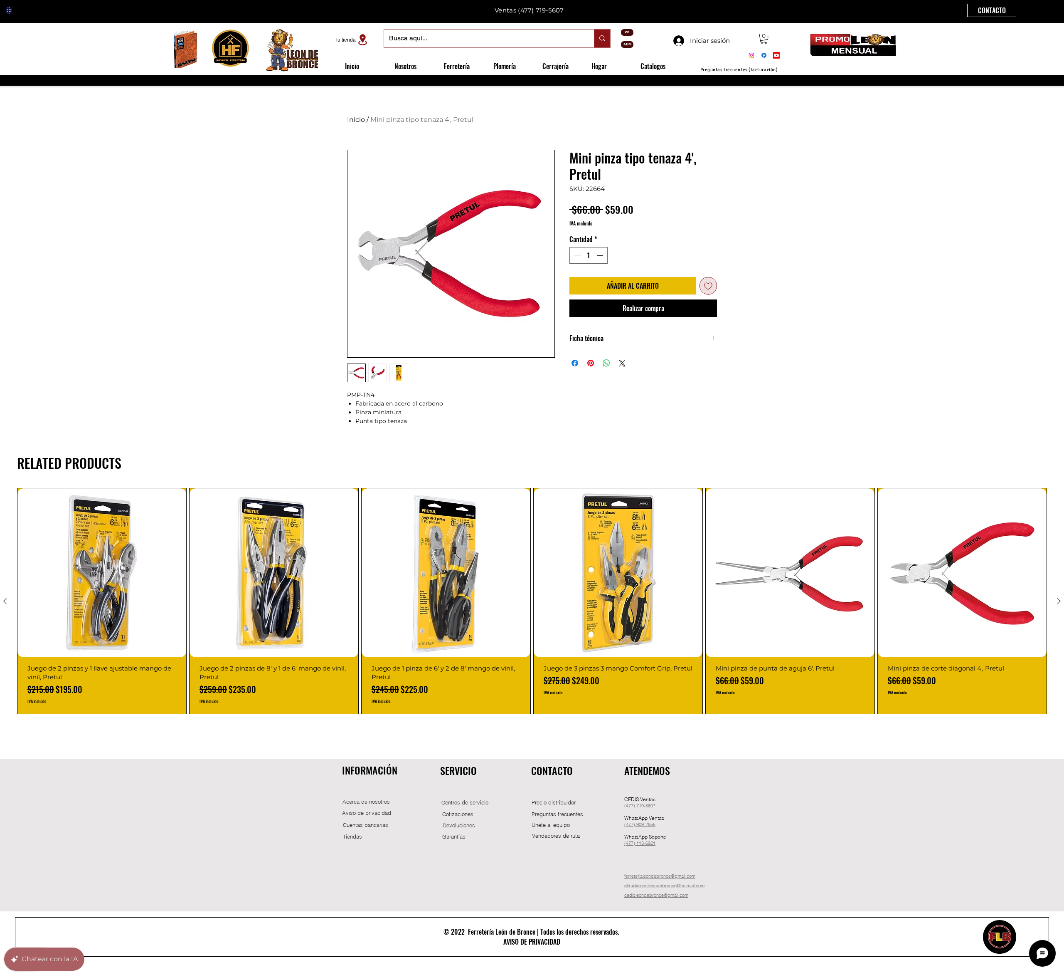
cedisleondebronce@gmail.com (656, 895)
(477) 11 (632, 843)
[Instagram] (751, 55)
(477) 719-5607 (541, 10)
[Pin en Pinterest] (591, 363)
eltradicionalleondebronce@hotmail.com (664, 885)
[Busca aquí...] (602, 38)
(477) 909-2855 (639, 824)
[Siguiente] (1059, 601)
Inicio (356, 120)
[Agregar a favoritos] (708, 285)
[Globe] (9, 10)
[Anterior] (5, 601)
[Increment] (600, 255)
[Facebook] (764, 55)
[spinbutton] (588, 255)
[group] (532, 601)
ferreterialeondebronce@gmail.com (659, 876)
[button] (764, 39)
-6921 (649, 843)
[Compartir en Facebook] (575, 363)
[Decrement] (576, 255)
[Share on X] (622, 363)
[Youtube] (776, 55)
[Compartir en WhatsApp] (606, 363)
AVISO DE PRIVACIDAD (531, 942)
